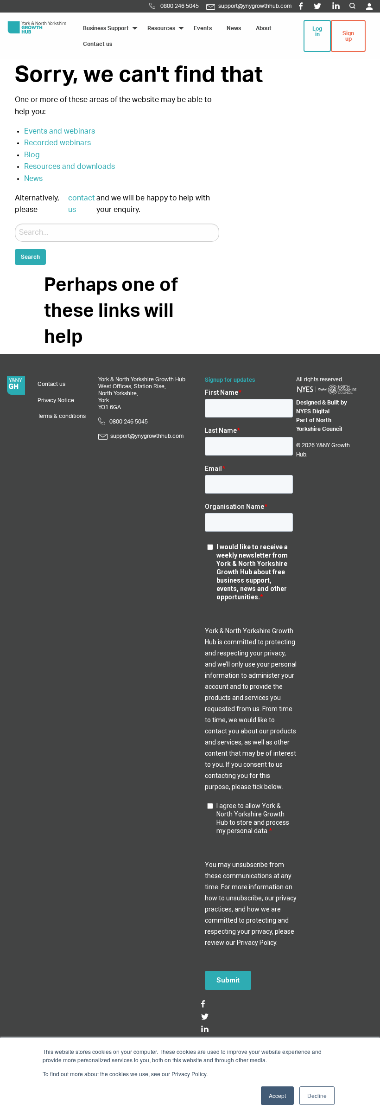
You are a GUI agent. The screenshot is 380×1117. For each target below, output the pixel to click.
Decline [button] (317, 1095)
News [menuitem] (234, 28)
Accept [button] (277, 1095)
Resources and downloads (69, 166)
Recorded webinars (57, 143)
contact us (81, 204)
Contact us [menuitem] (97, 44)
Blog (32, 155)
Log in (317, 31)
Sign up (348, 36)
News (33, 178)
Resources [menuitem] (161, 28)
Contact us (51, 384)
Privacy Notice (56, 400)
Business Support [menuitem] (106, 28)
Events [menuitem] (203, 28)
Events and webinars (59, 131)
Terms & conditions (62, 416)
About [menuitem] (264, 28)
